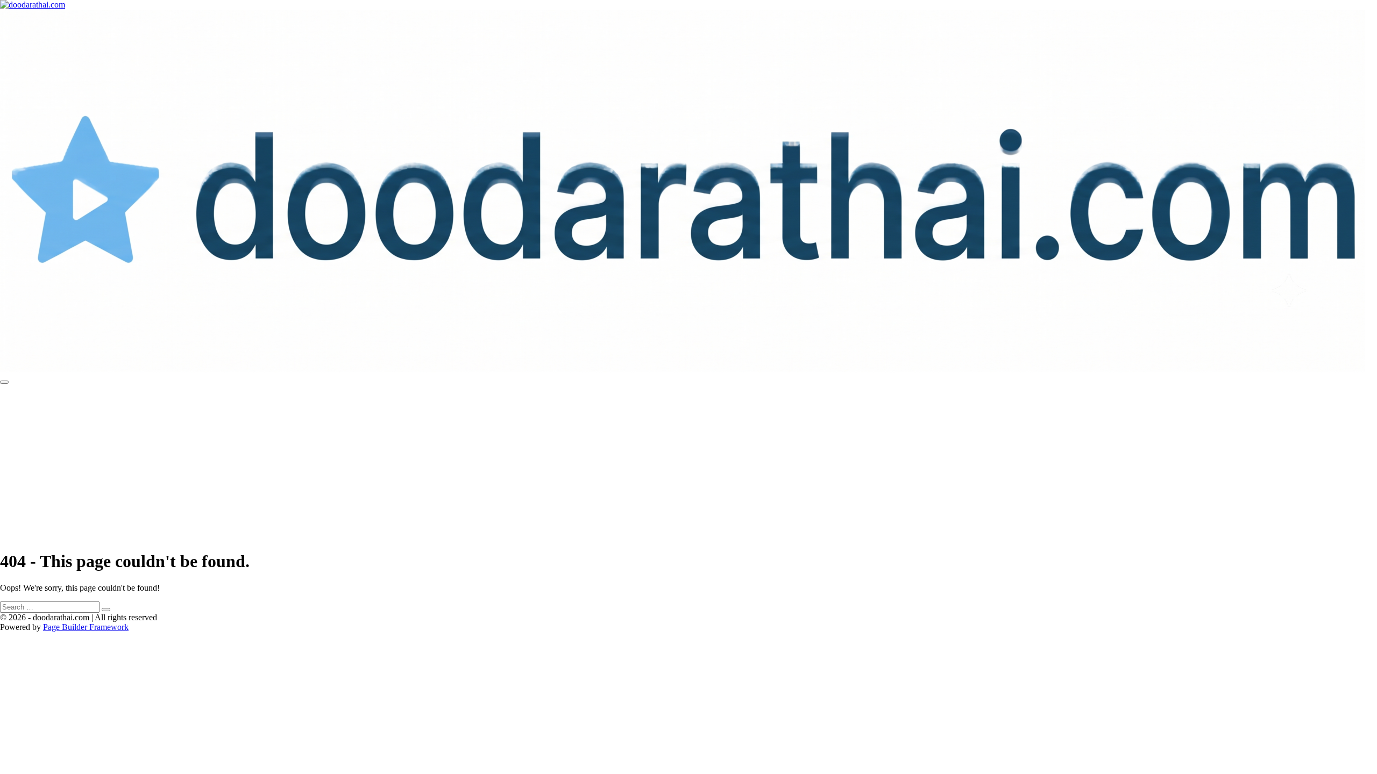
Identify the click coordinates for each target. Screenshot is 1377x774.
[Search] (106, 609)
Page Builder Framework (86, 627)
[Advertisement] (688, 465)
